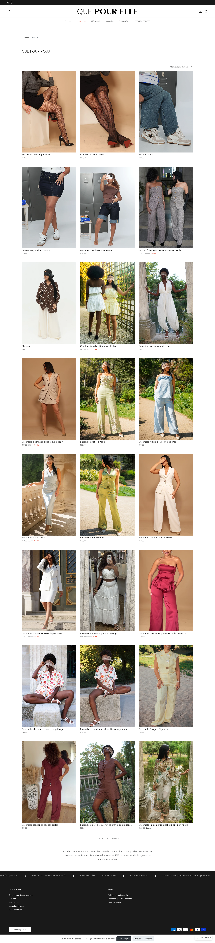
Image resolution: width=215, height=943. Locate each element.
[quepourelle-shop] (107, 11)
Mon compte (14, 902)
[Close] (213, 936)
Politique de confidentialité (118, 895)
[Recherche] (8, 11)
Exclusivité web (125, 21)
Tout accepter (123, 939)
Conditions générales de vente (120, 899)
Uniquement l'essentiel (143, 939)
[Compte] (200, 11)
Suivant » (115, 838)
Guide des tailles (15, 910)
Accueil (26, 37)
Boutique (68, 21)
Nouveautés (81, 21)
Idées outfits (96, 21)
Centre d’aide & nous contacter (21, 895)
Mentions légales (114, 902)
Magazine (110, 21)
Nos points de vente (16, 906)
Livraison (12, 899)
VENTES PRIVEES (142, 21)
